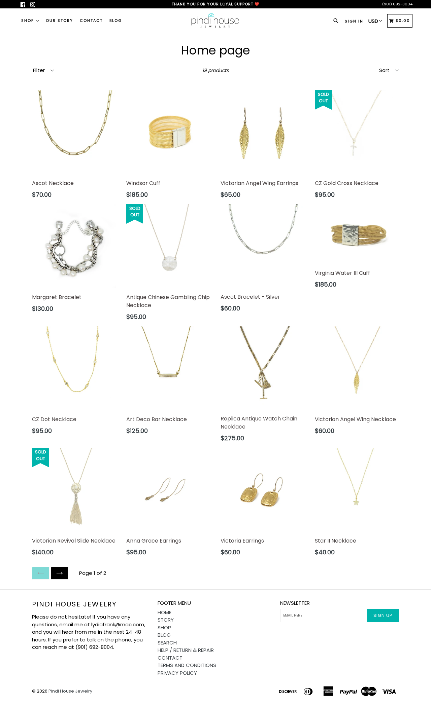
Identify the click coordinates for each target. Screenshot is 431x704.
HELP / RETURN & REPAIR (186, 650)
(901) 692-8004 (397, 4)
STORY (166, 619)
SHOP (28, 20)
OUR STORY (59, 20)
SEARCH (167, 642)
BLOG (115, 20)
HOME (164, 612)
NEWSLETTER (295, 603)
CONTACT (91, 20)
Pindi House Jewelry (74, 604)
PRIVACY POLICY (177, 672)
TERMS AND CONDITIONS (187, 665)
